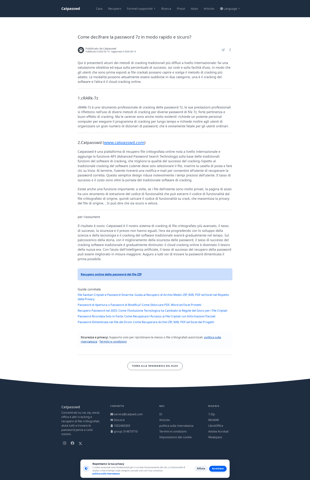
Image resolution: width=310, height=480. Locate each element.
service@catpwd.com (128, 414)
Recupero (114, 9)
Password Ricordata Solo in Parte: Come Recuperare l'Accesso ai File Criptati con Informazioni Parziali (146, 316)
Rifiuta (201, 468)
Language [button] (230, 9)
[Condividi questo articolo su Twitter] (223, 50)
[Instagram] (64, 443)
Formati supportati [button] (140, 9)
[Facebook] (72, 443)
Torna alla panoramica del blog (155, 366)
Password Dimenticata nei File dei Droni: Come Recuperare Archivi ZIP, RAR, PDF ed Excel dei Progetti (146, 322)
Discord (119, 420)
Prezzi (181, 9)
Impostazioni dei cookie (175, 437)
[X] (80, 443)
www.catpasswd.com (124, 142)
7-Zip (211, 414)
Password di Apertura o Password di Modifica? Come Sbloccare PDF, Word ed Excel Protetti (139, 305)
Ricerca (166, 9)
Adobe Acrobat (218, 431)
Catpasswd (70, 8)
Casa (99, 9)
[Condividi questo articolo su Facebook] (230, 50)
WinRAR (213, 420)
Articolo (209, 9)
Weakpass (215, 437)
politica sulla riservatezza (176, 426)
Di (160, 414)
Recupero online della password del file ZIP (111, 274)
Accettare (218, 468)
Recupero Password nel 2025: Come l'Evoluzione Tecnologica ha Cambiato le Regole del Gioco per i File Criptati (152, 311)
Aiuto (194, 9)
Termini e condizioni (113, 342)
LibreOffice (215, 426)
